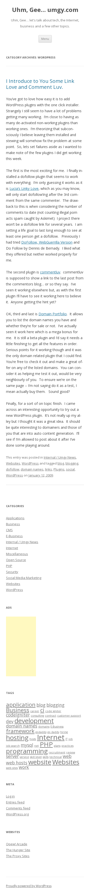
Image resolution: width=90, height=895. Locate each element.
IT (67, 739)
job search (13, 745)
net (36, 745)
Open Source (16, 560)
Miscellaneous (17, 554)
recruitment (57, 752)
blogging (72, 463)
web (67, 756)
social (70, 469)
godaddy (41, 732)
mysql (27, 745)
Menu (45, 39)
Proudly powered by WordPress (29, 886)
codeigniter (18, 715)
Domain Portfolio (52, 314)
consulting (37, 715)
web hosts (16, 763)
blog (61, 463)
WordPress (30, 463)
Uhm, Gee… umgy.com (45, 10)
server (12, 756)
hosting (17, 737)
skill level (36, 757)
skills (45, 757)
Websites (13, 463)
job (70, 739)
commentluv (50, 272)
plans (57, 745)
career (34, 711)
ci (42, 710)
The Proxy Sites (18, 856)
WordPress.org (17, 814)
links (48, 469)
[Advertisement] (21, 646)
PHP (9, 566)
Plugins (59, 469)
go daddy (53, 732)
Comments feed (18, 808)
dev (10, 721)
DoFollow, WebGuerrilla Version (46, 242)
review (70, 752)
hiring (64, 732)
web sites (12, 768)
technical (56, 757)
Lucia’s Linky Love (24, 188)
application (21, 704)
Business (13, 524)
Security (12, 572)
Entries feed (15, 802)
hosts (33, 739)
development (34, 720)
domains (44, 726)
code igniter (53, 711)
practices (68, 745)
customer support (69, 715)
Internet (12, 548)
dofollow (12, 469)
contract (50, 715)
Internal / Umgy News (60, 457)
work (24, 767)
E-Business (14, 536)
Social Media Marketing (23, 578)
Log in (10, 796)
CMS (9, 530)
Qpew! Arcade (16, 844)
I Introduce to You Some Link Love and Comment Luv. (40, 84)
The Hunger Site (18, 850)
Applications (15, 518)
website (39, 761)
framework (20, 731)
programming (27, 750)
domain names (32, 469)
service (24, 757)
